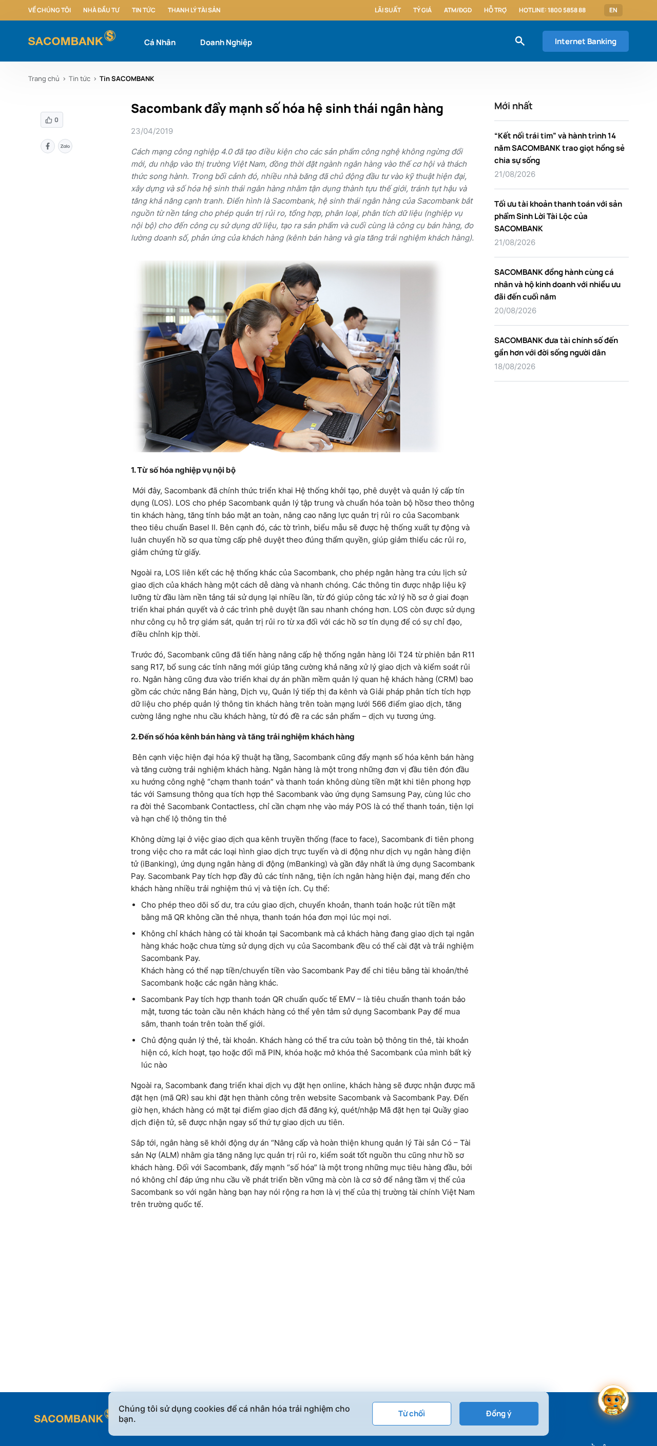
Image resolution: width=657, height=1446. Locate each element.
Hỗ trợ (495, 10)
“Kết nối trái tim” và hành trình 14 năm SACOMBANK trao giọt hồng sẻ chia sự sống (559, 148)
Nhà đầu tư (101, 10)
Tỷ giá (422, 10)
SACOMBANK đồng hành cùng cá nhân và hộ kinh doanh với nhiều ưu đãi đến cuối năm (557, 284)
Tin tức (144, 10)
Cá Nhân (160, 42)
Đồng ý (498, 1413)
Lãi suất (388, 10)
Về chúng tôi (49, 10)
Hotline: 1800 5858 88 (552, 10)
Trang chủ (44, 78)
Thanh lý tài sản (194, 10)
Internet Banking (585, 41)
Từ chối (411, 1413)
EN (613, 10)
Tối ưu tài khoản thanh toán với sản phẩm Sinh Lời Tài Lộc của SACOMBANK (558, 216)
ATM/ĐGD (458, 10)
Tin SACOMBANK (127, 78)
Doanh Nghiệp (226, 42)
